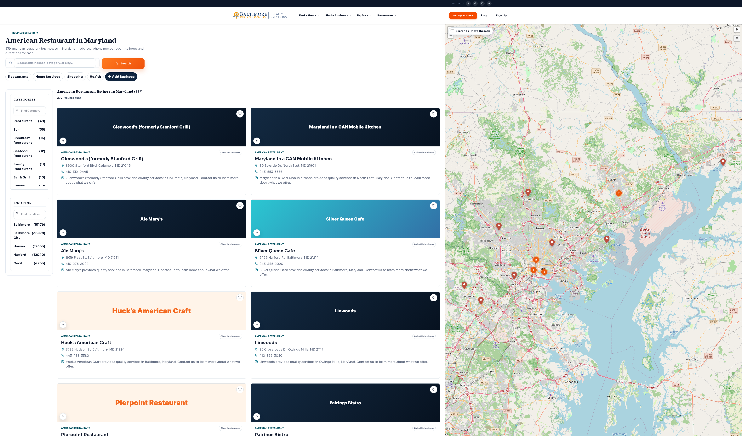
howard (29, 246)
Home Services (48, 77)
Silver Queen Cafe (275, 250)
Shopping (75, 77)
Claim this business (230, 152)
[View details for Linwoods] (345, 311)
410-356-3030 (271, 356)
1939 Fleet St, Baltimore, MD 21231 (92, 258)
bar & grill (29, 177)
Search (126, 63)
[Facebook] (468, 3)
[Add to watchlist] (240, 113)
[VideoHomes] (482, 3)
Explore (362, 15)
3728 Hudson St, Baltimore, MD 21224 (95, 349)
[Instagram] (475, 3)
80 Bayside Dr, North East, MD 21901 (288, 166)
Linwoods (266, 342)
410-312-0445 (77, 172)
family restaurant (29, 166)
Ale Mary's (72, 250)
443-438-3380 (77, 356)
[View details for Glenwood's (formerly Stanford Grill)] (151, 127)
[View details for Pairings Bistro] (345, 403)
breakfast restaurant (29, 140)
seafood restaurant (29, 153)
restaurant (29, 121)
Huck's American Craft (86, 342)
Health (95, 77)
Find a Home (308, 15)
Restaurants (18, 77)
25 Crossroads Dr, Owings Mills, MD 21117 (291, 349)
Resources (385, 15)
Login (485, 15)
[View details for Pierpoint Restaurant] (151, 403)
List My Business (463, 15)
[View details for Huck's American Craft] (151, 311)
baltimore (29, 225)
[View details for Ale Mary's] (151, 219)
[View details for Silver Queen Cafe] (345, 219)
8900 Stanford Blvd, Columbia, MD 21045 (98, 166)
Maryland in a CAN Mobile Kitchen (293, 158)
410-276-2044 (77, 264)
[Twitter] (489, 3)
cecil (29, 263)
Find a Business (336, 15)
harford (29, 255)
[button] (723, 162)
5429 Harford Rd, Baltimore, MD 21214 (289, 258)
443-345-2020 (271, 264)
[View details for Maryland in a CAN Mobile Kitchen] (345, 127)
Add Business (123, 77)
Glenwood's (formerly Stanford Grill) (102, 158)
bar (29, 130)
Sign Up (501, 15)
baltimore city (29, 235)
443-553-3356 (271, 172)
